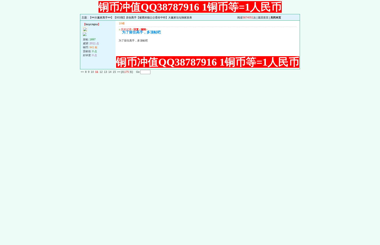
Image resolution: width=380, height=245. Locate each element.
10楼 (122, 23)
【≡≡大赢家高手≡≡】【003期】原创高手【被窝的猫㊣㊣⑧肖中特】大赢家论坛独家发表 (140, 17)
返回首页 (263, 17)
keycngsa (92, 24)
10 (92, 72)
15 (114, 72)
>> (118, 72)
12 (101, 72)
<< (82, 72)
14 (109, 72)
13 (105, 72)
